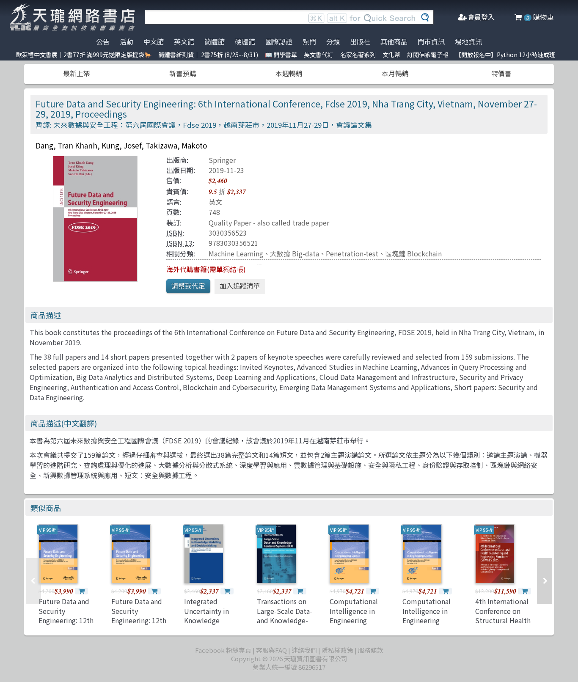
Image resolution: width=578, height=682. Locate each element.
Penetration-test (352, 253)
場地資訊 (468, 41)
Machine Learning (236, 253)
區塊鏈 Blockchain (413, 253)
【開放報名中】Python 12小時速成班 (505, 54)
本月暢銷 (395, 73)
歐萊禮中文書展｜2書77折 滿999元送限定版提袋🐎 (83, 54)
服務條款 (370, 650)
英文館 (184, 41)
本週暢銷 (289, 73)
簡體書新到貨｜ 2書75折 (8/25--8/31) (208, 54)
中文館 (153, 41)
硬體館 (245, 41)
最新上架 (76, 73)
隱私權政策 (337, 650)
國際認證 (278, 41)
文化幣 (391, 54)
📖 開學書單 (281, 54)
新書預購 (182, 73)
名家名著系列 (358, 54)
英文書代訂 (318, 54)
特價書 (501, 73)
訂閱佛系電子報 (428, 54)
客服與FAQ (271, 650)
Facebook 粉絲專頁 (223, 650)
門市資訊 (431, 41)
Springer (222, 160)
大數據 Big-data (294, 253)
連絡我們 (304, 650)
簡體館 (214, 41)
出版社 (360, 41)
